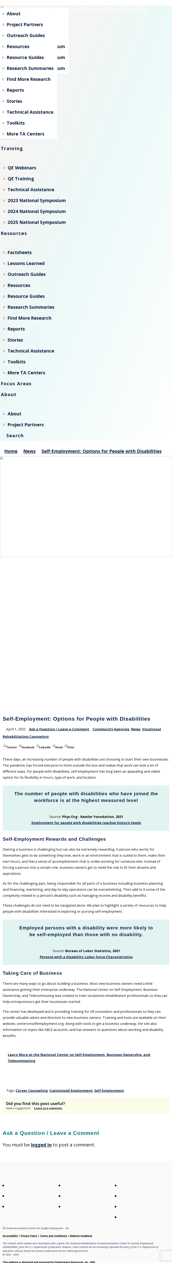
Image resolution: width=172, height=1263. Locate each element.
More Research (31, 1207)
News (135, 729)
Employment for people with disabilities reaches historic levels (86, 822)
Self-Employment (109, 1090)
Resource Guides (144, 1207)
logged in (41, 1145)
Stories (144, 1218)
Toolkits (143, 1186)
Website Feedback (81, 1235)
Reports (87, 1196)
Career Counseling (32, 1090)
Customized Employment (71, 1090)
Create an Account (124, 4)
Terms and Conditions (53, 1235)
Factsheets (31, 1186)
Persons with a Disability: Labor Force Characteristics (86, 957)
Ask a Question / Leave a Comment (59, 729)
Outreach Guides (144, 1196)
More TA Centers (87, 1207)
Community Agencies (111, 729)
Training (87, 1186)
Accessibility (10, 1235)
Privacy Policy (29, 1235)
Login (145, 4)
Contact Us (160, 4)
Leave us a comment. (48, 1108)
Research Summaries (31, 1196)
